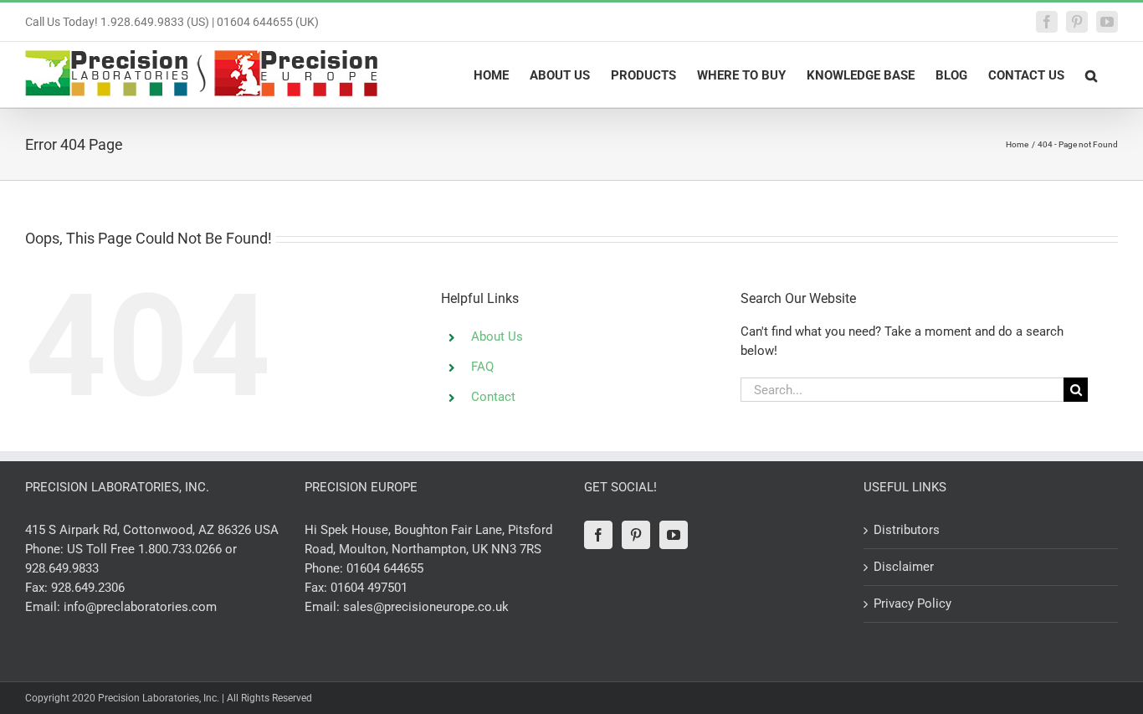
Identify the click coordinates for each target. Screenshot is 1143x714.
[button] (1091, 74)
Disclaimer (904, 566)
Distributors (907, 529)
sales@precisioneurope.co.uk (426, 606)
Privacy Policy (912, 603)
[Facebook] (598, 535)
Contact (493, 396)
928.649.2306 (88, 587)
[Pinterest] (636, 535)
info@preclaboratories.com (140, 606)
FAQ (482, 366)
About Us (497, 336)
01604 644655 (384, 568)
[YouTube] (673, 535)
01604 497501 (369, 587)
